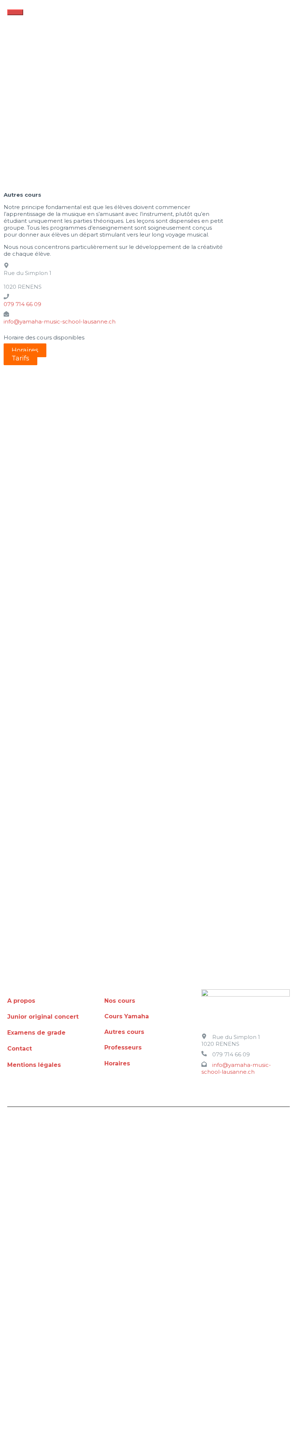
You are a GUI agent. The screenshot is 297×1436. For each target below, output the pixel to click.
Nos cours (119, 1000)
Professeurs (123, 1047)
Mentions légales (34, 1064)
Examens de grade (36, 1032)
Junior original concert (43, 1016)
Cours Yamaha (126, 1016)
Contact (19, 1048)
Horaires (117, 1063)
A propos (21, 1000)
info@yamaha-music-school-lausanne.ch (60, 321)
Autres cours (124, 1031)
